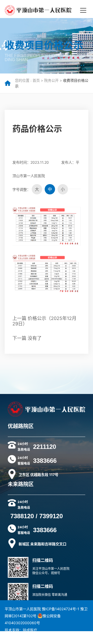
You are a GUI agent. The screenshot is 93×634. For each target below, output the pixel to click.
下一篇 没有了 (27, 338)
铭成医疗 (30, 630)
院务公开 (51, 80)
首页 (36, 80)
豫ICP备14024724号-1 (60, 609)
